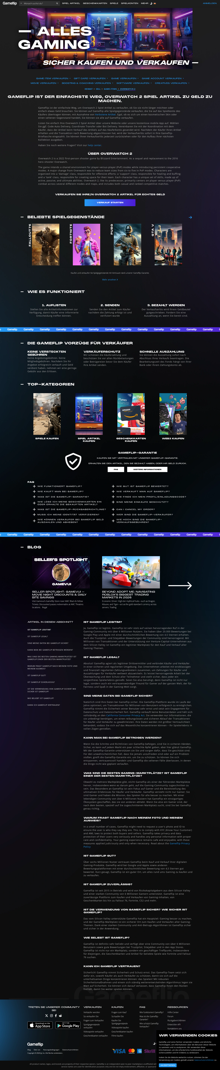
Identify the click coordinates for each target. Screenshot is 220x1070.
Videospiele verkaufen (94, 1031)
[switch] (151, 3)
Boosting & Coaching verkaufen (86, 83)
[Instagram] (51, 1016)
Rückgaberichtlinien (176, 1020)
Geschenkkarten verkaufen (96, 1035)
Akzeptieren (167, 1065)
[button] (57, 3)
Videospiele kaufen (120, 1027)
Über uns (37, 1050)
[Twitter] (46, 1016)
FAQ (116, 469)
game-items (110, 89)
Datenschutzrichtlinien (70, 1050)
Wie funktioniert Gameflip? (152, 1012)
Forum (170, 1016)
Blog (29, 1050)
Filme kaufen (117, 1035)
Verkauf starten (110, 202)
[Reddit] (60, 1016)
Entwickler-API (174, 1024)
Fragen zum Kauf (119, 1012)
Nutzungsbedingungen (51, 1050)
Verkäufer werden (92, 1012)
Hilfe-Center (173, 1012)
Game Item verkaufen (52, 78)
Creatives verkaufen (171, 83)
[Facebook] (56, 1016)
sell (98, 89)
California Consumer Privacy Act (125, 715)
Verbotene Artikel (105, 114)
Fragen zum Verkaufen (94, 1020)
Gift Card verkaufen (90, 78)
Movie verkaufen (43, 83)
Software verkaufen (132, 83)
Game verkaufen (123, 78)
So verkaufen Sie (91, 1016)
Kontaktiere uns (175, 1028)
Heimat (89, 89)
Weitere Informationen (147, 469)
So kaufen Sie (118, 1016)
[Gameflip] (10, 3)
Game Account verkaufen (162, 78)
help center (94, 145)
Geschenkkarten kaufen (122, 1031)
